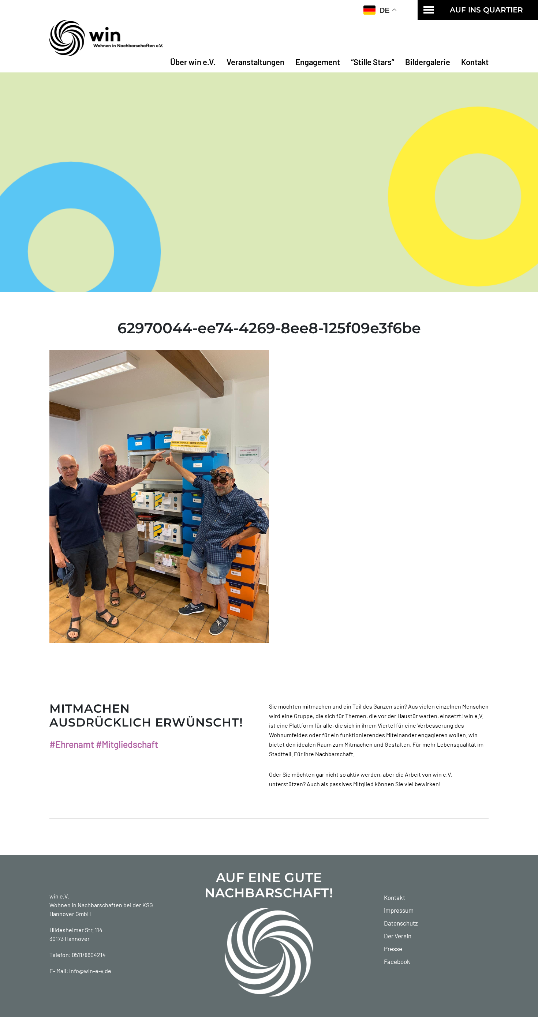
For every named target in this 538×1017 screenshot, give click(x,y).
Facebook (397, 961)
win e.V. (59, 896)
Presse (393, 948)
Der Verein (397, 935)
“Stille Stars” (372, 62)
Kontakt (475, 62)
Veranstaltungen (255, 62)
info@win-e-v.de (90, 970)
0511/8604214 (89, 954)
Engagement (317, 62)
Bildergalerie (427, 62)
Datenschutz (401, 923)
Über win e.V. (193, 62)
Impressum (399, 910)
